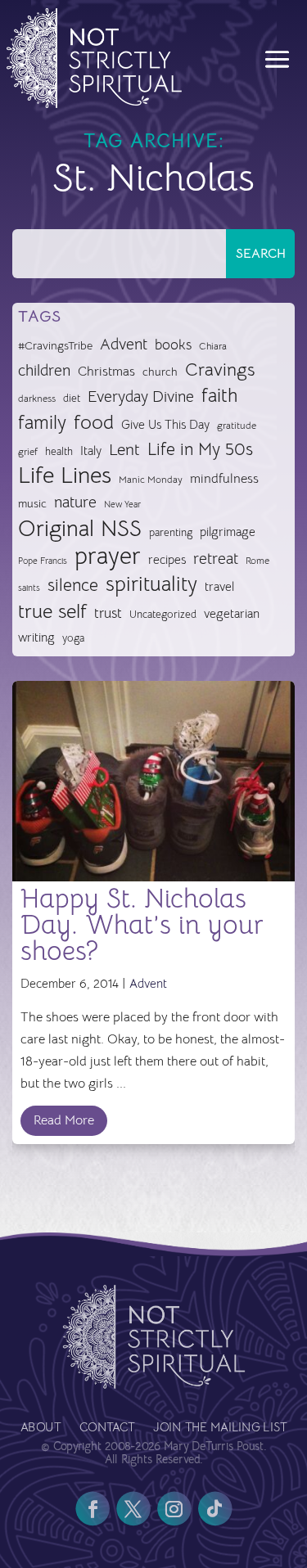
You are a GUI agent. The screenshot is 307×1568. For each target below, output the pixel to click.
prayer (107, 557)
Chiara (213, 346)
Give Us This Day (165, 424)
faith (219, 396)
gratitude (236, 425)
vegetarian (232, 613)
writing (36, 637)
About (40, 1428)
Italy (91, 451)
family (42, 423)
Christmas (106, 371)
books (173, 345)
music (32, 503)
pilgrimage (227, 532)
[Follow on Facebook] (92, 1509)
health (59, 451)
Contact (107, 1428)
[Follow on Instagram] (174, 1509)
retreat (215, 559)
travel (219, 586)
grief (28, 451)
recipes (167, 559)
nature (75, 502)
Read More (64, 1120)
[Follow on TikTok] (215, 1509)
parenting (170, 532)
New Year (122, 504)
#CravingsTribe (55, 345)
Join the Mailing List (220, 1428)
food (94, 423)
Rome (257, 560)
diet (71, 398)
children (44, 370)
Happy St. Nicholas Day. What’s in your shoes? (142, 924)
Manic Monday (151, 479)
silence (72, 585)
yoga (73, 638)
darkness (37, 398)
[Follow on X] (133, 1509)
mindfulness (224, 479)
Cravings (220, 369)
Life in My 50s (200, 449)
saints (29, 587)
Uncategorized (162, 614)
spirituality (151, 585)
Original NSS (80, 529)
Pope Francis (42, 560)
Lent (124, 449)
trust (108, 613)
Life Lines (64, 476)
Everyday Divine (141, 396)
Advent (123, 344)
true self (52, 612)
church (160, 372)
